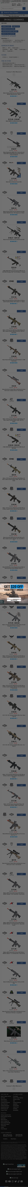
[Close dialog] (0, 584)
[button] (14, 601)
